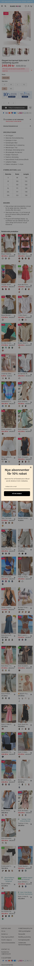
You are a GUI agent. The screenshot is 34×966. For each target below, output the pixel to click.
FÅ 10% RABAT (17, 493)
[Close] (31, 467)
